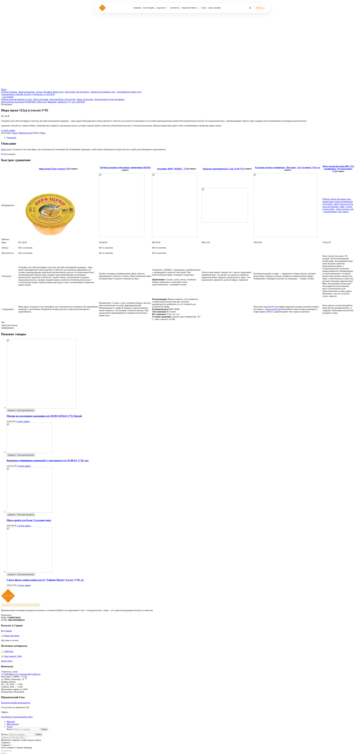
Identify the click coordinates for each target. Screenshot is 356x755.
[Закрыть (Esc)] (2, 750)
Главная (137, 8)
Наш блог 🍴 (162, 8)
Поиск (44, 729)
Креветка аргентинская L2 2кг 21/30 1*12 (223, 169)
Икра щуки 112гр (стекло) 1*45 (54, 169)
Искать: (10, 729)
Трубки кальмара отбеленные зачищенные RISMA (125, 167)
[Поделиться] (5, 750)
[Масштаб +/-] (10, 750)
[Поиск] (250, 8)
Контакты (175, 8)
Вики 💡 (259, 8)
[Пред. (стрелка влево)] (2, 753)
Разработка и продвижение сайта (17, 717)
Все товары (148, 8)
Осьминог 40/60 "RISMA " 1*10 (173, 169)
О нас (204, 8)
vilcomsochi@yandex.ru (29, 674)
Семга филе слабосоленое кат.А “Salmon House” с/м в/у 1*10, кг (45, 579)
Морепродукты (25, 133)
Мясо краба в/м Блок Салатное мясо (29, 520)
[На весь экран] (8, 750)
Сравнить (12, 410)
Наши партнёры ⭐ (190, 8)
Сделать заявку (8, 130)
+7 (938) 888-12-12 (9, 674)
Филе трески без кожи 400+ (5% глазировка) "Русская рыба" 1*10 (338, 168)
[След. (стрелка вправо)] (5, 753)
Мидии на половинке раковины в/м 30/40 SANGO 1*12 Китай (44, 415)
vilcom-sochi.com (273, 309)
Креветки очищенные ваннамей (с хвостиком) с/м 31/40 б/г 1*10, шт (48, 460)
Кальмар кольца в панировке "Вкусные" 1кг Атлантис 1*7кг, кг (287, 167)
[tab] (181, 137)
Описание (11, 137)
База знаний (215, 8)
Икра (14, 133)
